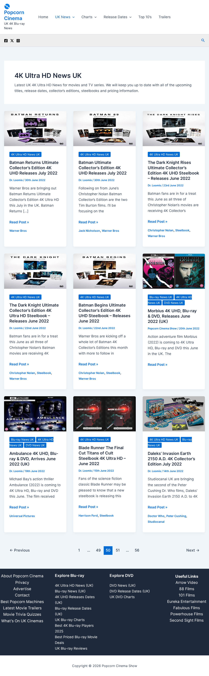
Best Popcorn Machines (22, 601)
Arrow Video (187, 582)
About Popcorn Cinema (22, 576)
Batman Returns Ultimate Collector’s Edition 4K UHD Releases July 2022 (34, 168)
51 (118, 550)
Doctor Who (156, 516)
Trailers (165, 17)
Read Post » (19, 222)
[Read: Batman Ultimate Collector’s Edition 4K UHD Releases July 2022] (104, 128)
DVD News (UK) (123, 585)
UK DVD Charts (122, 597)
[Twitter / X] (12, 41)
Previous (20, 550)
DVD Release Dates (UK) (130, 591)
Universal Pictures (22, 516)
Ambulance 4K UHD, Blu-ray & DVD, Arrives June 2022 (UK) (33, 459)
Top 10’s (145, 17)
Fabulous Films (186, 607)
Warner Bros (18, 230)
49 (98, 550)
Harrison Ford (88, 515)
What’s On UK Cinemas (22, 621)
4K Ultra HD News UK (25, 154)
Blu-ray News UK (160, 297)
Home (43, 17)
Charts (86, 17)
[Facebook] (6, 41)
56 (137, 550)
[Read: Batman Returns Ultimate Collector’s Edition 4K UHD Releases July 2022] (35, 128)
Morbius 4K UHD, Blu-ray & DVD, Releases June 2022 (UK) (172, 316)
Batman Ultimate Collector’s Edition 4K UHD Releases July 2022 (103, 168)
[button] (72, 17)
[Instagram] (18, 41)
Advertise (22, 588)
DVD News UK (173, 302)
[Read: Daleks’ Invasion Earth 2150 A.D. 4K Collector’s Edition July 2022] (174, 414)
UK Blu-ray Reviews (71, 648)
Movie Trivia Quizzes (22, 614)
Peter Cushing (176, 516)
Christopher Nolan (160, 230)
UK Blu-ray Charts (70, 620)
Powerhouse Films (186, 614)
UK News (62, 17)
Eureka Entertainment (186, 601)
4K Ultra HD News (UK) (74, 585)
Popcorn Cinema (14, 15)
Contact (22, 595)
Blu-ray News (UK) (70, 591)
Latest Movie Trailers (22, 608)
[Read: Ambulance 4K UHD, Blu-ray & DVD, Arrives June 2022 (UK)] (35, 414)
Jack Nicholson (89, 230)
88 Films (186, 588)
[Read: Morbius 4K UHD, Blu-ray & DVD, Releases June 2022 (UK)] (174, 271)
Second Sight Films (187, 620)
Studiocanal (156, 521)
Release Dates (115, 17)
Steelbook (182, 230)
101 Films (187, 595)
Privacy (22, 582)
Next (192, 550)
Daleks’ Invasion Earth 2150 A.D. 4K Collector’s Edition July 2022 (171, 459)
